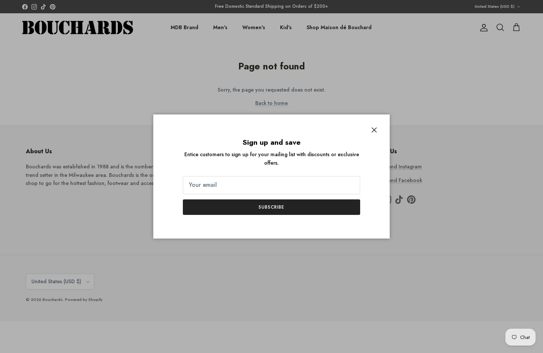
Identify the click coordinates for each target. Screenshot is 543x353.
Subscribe (272, 207)
